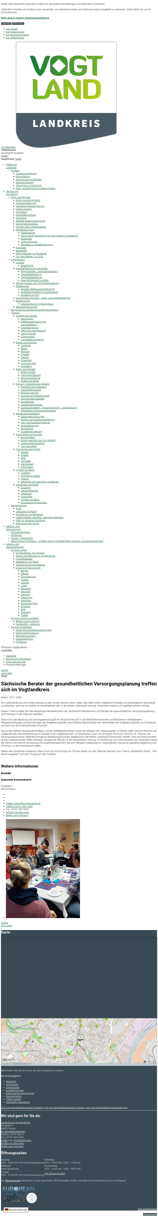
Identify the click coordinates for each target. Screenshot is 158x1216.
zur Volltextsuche (15, 37)
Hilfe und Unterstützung (33, 330)
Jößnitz (25, 582)
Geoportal (21, 217)
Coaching (26, 487)
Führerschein (28, 336)
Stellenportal (22, 286)
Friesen (25, 579)
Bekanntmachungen (26, 306)
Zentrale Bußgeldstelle (32, 398)
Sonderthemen (19, 505)
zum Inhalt (11, 28)
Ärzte (18, 508)
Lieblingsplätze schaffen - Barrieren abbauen (39, 517)
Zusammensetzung (26, 173)
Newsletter (21, 250)
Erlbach (25, 573)
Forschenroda (28, 576)
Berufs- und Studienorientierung (38, 419)
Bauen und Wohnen (26, 342)
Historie (25, 478)
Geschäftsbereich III (31, 277)
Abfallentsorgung (25, 229)
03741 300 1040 (19, 806)
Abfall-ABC (26, 238)
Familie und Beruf (30, 499)
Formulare (21, 211)
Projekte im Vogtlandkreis (29, 514)
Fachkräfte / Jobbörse (28, 624)
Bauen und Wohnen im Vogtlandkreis (35, 555)
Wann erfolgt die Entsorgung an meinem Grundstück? (49, 235)
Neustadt (25, 591)
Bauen (24, 348)
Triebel (24, 615)
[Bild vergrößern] (43, 917)
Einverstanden (18, 23)
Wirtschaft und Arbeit (27, 484)
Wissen (25, 452)
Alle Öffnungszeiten (55, 1173)
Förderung (26, 493)
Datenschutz (12, 1087)
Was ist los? (27, 318)
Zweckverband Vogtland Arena (37, 303)
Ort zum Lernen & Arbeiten (25, 618)
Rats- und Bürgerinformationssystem (36, 188)
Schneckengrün (29, 603)
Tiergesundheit (29, 446)
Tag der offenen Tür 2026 (29, 256)
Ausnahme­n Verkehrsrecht (35, 395)
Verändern (26, 366)
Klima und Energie (30, 378)
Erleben (25, 455)
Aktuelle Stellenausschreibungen (38, 289)
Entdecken (16, 535)
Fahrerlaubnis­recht (31, 389)
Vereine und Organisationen (30, 564)
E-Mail (4, 1140)
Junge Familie (28, 333)
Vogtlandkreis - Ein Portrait (30, 552)
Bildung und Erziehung (28, 621)
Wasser (25, 357)
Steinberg (26, 612)
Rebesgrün (26, 597)
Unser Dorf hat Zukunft (28, 567)
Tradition (25, 472)
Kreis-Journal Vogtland (28, 200)
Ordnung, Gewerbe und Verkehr (32, 383)
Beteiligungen (23, 300)
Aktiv (23, 458)
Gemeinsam (27, 463)
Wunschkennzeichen (27, 223)
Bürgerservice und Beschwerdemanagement (34, 309)
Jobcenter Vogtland (26, 511)
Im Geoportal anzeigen (13, 1131)
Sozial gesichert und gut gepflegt (38, 440)
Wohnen (25, 351)
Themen (15, 312)
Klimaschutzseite (147, 1209)
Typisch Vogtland (25, 469)
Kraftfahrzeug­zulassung (34, 386)
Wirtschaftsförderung (27, 632)
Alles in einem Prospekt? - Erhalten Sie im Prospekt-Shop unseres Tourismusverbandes (57, 541)
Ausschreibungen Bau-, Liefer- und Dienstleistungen (43, 297)
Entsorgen (26, 360)
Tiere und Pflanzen (31, 375)
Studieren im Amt (30, 295)
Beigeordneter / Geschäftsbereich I (39, 271)
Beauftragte (27, 265)
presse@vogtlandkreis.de (23, 803)
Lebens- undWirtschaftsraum (15, 545)
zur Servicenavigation (17, 34)
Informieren (27, 466)
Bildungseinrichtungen (32, 416)
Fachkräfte (26, 496)
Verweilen (26, 461)
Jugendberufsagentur (32, 339)
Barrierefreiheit (14, 1096)
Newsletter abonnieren (18, 1102)
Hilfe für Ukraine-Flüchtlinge (30, 520)
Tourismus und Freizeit (28, 449)
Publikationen (28, 232)
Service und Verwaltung (18, 658)
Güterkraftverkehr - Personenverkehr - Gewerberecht (49, 407)
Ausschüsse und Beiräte (28, 179)
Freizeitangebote (29, 327)
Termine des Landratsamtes (31, 226)
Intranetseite (150, 1214)
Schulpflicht (27, 428)
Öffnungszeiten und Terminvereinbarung (37, 283)
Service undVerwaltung (12, 193)
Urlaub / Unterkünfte (22, 538)
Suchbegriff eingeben (12, 152)
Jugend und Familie (26, 315)
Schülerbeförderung (31, 431)
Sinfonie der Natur (30, 475)
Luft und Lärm (28, 363)
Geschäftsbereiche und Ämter (32, 268)
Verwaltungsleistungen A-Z (30, 206)
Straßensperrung (30, 392)
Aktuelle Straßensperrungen (30, 220)
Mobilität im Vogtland (27, 561)
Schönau (25, 606)
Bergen (24, 570)
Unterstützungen (30, 425)
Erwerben (26, 345)
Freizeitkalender (24, 558)
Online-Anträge (24, 209)
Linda (24, 585)
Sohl (23, 609)
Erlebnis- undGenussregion (13, 528)
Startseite (11, 655)
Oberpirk (25, 594)
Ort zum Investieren (21, 627)
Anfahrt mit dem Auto (17, 812)
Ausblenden (6, 23)
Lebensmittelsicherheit (33, 443)
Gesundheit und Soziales (29, 434)
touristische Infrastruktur (34, 502)
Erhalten (25, 354)
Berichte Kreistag (25, 182)
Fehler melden (13, 1099)
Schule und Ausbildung (28, 413)
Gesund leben (28, 437)
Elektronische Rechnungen (20, 1093)
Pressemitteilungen (26, 203)
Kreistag (15, 170)
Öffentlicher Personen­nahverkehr (38, 410)
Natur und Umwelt (25, 369)
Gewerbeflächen (29, 490)
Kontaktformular (15, 1090)
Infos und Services (21, 197)
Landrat (20, 262)
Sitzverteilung (23, 176)
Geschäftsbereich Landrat (35, 280)
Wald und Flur (28, 372)
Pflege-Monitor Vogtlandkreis (31, 253)
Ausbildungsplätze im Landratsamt (39, 292)
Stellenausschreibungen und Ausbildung (33, 323)
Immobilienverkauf (26, 214)
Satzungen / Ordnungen (28, 185)
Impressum (12, 1084)
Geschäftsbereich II (31, 274)
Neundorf (26, 588)
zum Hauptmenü (15, 31)
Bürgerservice (12, 1180)
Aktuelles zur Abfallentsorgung (37, 244)
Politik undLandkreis (11, 166)
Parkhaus (21, 247)
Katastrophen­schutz (31, 404)
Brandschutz (27, 401)
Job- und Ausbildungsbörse (35, 422)
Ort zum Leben (19, 549)
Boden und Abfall (30, 380)
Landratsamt (18, 259)
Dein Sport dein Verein (27, 523)
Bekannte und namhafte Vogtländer (40, 481)
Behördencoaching (26, 635)
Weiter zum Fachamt (17, 815)
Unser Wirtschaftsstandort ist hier (34, 630)
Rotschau (26, 600)
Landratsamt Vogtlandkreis (15, 1122)
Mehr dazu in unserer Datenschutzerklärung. (25, 17)
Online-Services (29, 241)
